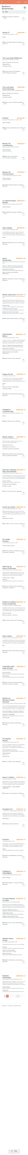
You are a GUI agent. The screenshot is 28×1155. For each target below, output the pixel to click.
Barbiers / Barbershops (14, 1005)
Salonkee (4, 1005)
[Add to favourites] (23, 18)
